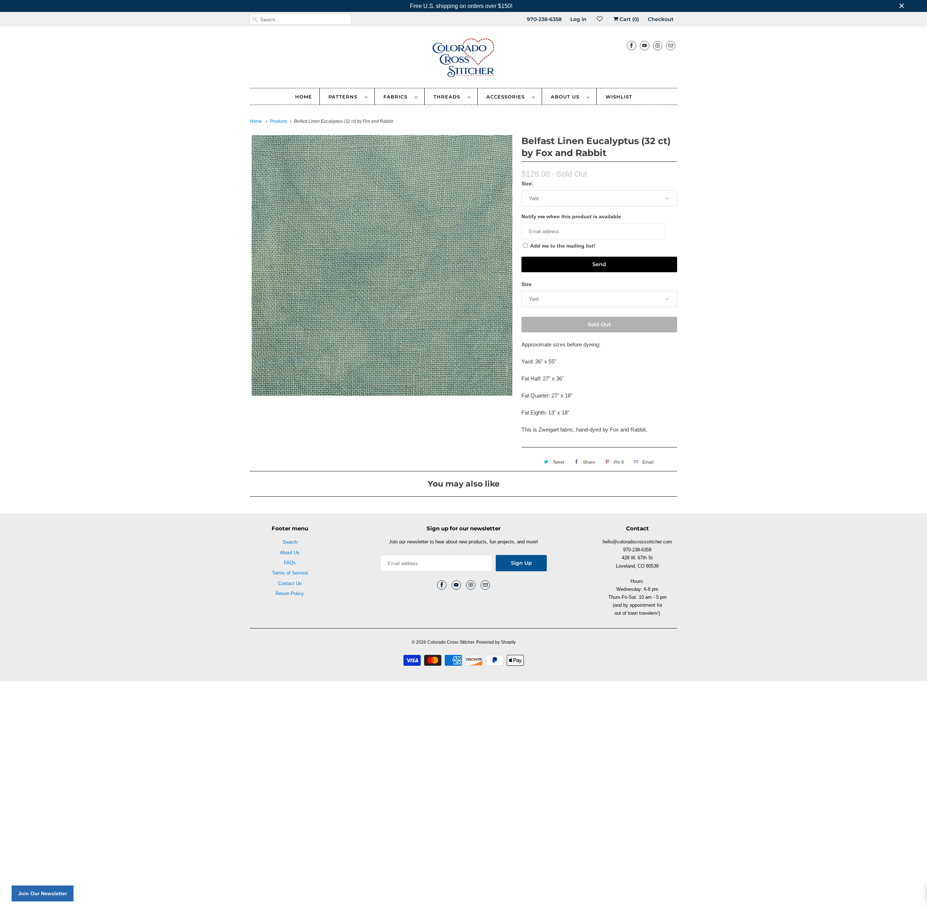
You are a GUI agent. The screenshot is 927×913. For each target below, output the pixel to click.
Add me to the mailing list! (562, 246)
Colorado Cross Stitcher (450, 642)
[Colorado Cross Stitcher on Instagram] (657, 45)
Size (526, 284)
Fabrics (397, 97)
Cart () (628, 19)
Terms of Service (290, 573)
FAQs (290, 562)
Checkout (661, 19)
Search (289, 542)
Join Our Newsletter (42, 893)
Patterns (344, 97)
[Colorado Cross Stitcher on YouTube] (644, 45)
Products (279, 121)
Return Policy (290, 593)
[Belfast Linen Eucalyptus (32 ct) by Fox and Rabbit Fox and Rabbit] (382, 265)
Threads (448, 97)
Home (303, 97)
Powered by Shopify (496, 642)
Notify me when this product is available (571, 216)
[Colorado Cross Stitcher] (463, 59)
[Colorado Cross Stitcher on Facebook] (631, 45)
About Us (567, 97)
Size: (527, 183)
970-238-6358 (544, 19)
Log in (578, 19)
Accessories (507, 97)
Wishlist (618, 97)
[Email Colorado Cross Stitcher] (670, 45)
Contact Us (290, 583)
